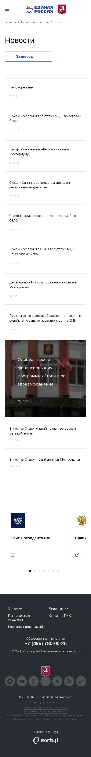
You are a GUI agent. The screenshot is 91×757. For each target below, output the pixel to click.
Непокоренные (21, 87)
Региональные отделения (19, 617)
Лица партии (58, 608)
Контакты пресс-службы (26, 627)
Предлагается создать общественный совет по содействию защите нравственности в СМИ (45, 318)
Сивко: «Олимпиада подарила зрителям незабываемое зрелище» (39, 185)
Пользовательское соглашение (45, 707)
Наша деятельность (35, 22)
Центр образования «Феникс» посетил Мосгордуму (39, 151)
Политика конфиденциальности (45, 711)
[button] (30, 571)
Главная (10, 22)
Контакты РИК (60, 616)
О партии (15, 608)
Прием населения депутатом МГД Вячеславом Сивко (45, 118)
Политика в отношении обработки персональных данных (45, 715)
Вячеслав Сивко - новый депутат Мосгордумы (44, 459)
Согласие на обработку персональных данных (45, 719)
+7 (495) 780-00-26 (46, 643)
